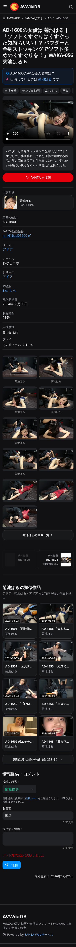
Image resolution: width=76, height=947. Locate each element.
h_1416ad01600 (15, 235)
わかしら (9, 290)
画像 (65, 91)
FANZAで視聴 (40, 177)
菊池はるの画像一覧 (36, 535)
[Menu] (5, 7)
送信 (14, 865)
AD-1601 (52, 560)
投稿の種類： (11, 781)
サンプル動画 (31, 91)
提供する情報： (13, 828)
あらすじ (51, 91)
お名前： (8, 808)
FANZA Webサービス (39, 934)
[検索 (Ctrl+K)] (71, 7)
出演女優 (10, 91)
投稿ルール (31, 798)
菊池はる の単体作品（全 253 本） (36, 759)
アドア (8, 249)
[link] (62, 18)
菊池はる (45, 79)
